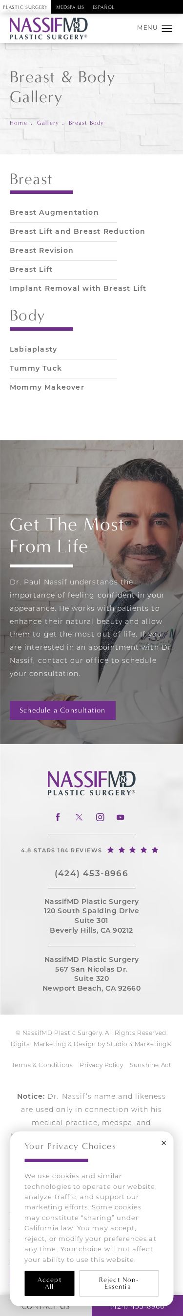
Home (18, 122)
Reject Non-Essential (119, 1283)
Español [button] (104, 7)
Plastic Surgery (25, 7)
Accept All (49, 1283)
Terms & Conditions (42, 1066)
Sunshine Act (150, 1066)
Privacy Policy (101, 1066)
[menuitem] (58, 817)
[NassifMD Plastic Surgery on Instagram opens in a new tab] (99, 817)
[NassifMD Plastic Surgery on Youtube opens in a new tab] (120, 817)
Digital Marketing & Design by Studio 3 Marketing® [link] (91, 1045)
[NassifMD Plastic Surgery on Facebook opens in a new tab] (58, 817)
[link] (91, 849)
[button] (167, 29)
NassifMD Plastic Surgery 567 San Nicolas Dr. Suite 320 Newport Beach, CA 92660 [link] (91, 975)
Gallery (48, 122)
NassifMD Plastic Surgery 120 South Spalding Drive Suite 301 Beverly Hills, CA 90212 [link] (91, 917)
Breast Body (86, 122)
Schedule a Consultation (63, 710)
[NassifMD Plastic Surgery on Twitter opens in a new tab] (79, 817)
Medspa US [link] (70, 7)
